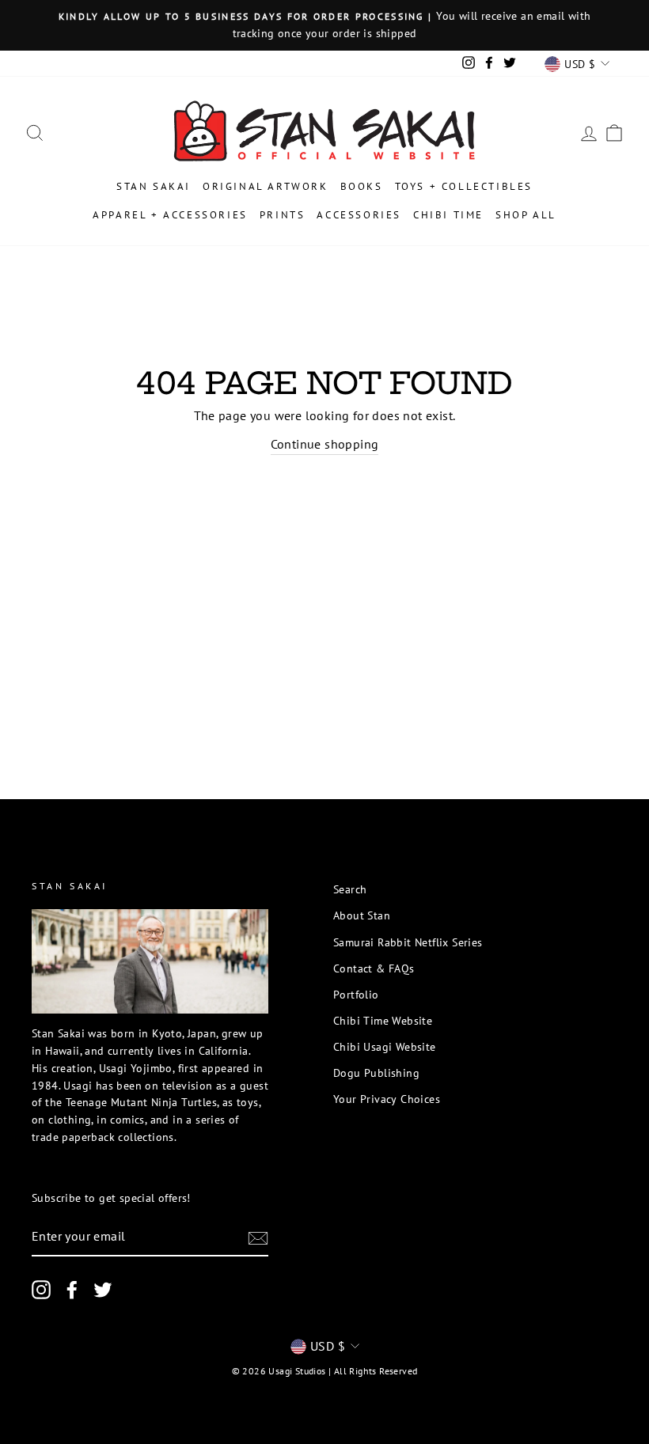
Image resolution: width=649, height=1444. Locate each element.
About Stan (361, 915)
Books (361, 186)
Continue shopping (325, 444)
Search (349, 889)
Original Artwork (265, 186)
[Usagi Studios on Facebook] (72, 1289)
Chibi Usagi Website (384, 1047)
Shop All (525, 215)
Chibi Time (448, 215)
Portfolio (356, 994)
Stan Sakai (153, 186)
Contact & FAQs (374, 968)
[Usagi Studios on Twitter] (102, 1289)
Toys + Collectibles (464, 186)
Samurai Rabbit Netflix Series (408, 942)
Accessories (359, 215)
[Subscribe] (258, 1237)
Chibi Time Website (382, 1021)
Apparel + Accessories (170, 215)
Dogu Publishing (376, 1073)
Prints (283, 215)
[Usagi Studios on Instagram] (41, 1289)
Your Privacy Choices (386, 1099)
